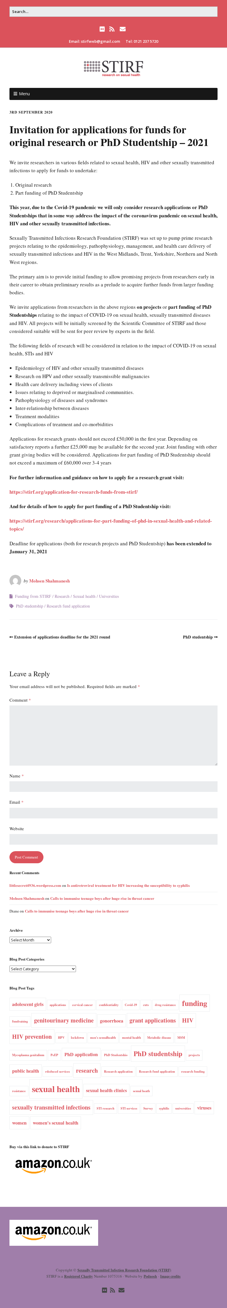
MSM (181, 1037)
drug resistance (165, 1004)
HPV (61, 1037)
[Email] (122, 29)
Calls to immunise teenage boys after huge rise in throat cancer (102, 898)
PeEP (54, 1055)
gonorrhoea (111, 1020)
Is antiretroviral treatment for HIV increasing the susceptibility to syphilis (128, 885)
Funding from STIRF (33, 596)
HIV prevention (32, 1036)
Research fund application (68, 606)
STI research (105, 1108)
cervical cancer (82, 1004)
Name (16, 776)
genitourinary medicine (64, 1020)
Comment (20, 700)
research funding (193, 1071)
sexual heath (141, 1091)
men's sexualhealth (103, 1037)
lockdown (77, 1037)
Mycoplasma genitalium (28, 1055)
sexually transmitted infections (51, 1107)
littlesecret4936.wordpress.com (35, 885)
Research (62, 596)
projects (194, 1055)
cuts (146, 1004)
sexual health (56, 1088)
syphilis (164, 1108)
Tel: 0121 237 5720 (142, 41)
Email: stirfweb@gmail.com (94, 41)
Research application (118, 1071)
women (19, 1122)
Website (16, 828)
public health (25, 1070)
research (87, 1070)
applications (58, 1004)
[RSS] (112, 29)
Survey (148, 1108)
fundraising (20, 1021)
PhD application (81, 1054)
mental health (131, 1037)
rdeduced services (57, 1071)
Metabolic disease (159, 1037)
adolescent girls (27, 1004)
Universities (109, 596)
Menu (24, 93)
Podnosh (150, 1276)
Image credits (170, 1276)
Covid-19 (131, 1004)
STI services (129, 1108)
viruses (204, 1107)
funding (194, 1003)
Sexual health (84, 596)
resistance (19, 1091)
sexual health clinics (106, 1090)
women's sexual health (55, 1122)
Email (16, 802)
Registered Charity (78, 1276)
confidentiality (109, 1004)
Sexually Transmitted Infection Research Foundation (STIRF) (124, 1270)
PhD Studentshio (115, 1055)
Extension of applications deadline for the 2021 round (62, 637)
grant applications (152, 1020)
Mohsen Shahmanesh (49, 580)
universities (183, 1108)
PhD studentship (29, 606)
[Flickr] (103, 29)
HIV (187, 1020)
